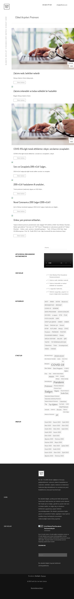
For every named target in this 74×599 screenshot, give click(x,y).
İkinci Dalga (66, 412)
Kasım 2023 (57, 422)
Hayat (46, 325)
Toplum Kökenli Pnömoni (51, 401)
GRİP (57, 318)
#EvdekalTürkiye (49, 355)
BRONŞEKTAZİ (49, 305)
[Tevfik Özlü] (7, 7)
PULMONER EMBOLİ (51, 335)
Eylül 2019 (65, 452)
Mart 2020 (56, 445)
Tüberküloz (48, 345)
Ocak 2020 (48, 449)
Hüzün (51, 377)
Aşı (63, 361)
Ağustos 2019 (49, 456)
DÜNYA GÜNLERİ (63, 312)
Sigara (56, 391)
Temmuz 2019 (59, 456)
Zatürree (53, 409)
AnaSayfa (37, 576)
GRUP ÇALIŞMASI (50, 322)
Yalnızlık (47, 409)
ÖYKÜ (66, 328)
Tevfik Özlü (64, 393)
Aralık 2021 (48, 429)
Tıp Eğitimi (53, 405)
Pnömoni (48, 386)
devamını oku (42, 545)
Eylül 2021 (65, 429)
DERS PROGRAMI (50, 312)
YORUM (53, 349)
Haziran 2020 (49, 442)
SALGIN (59, 338)
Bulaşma (47, 363)
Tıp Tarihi (61, 404)
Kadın (57, 376)
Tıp (46, 404)
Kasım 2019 (48, 452)
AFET (46, 301)
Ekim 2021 (56, 429)
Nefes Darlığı (64, 379)
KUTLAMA (53, 328)
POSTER (63, 332)
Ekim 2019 (57, 452)
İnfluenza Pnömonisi (49, 414)
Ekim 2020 (48, 435)
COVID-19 (48, 308)
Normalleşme (48, 381)
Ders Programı (58, 368)
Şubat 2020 (65, 445)
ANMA (52, 301)
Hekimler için (54, 325)
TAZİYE (47, 342)
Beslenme (65, 301)
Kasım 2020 (57, 432)
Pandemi (47, 332)
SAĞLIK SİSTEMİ (50, 338)
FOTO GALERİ (49, 318)
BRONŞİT (59, 305)
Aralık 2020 (48, 432)
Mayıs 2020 (58, 442)
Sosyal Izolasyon (65, 390)
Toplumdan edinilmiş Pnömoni (53, 398)
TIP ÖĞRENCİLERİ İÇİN (58, 342)
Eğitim (66, 371)
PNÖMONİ (70, 63)
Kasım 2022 (56, 425)
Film (46, 373)
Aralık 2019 (56, 449)
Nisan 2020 (48, 445)
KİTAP (46, 328)
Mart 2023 (48, 425)
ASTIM (58, 301)
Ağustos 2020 (49, 439)
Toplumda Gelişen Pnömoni (52, 396)
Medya (71, 139)
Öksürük (59, 409)
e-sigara (54, 315)
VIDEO (71, 66)
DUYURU (47, 315)
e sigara (66, 368)
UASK (67, 404)
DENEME (55, 308)
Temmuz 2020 (59, 439)
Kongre (62, 376)
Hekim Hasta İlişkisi (58, 373)
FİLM (65, 315)
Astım (58, 359)
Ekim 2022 (65, 425)
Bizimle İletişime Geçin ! (37, 588)
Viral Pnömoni (63, 407)
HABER (60, 322)
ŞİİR (65, 338)
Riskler (62, 335)
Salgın (49, 391)
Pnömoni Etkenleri (59, 385)
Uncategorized (63, 345)
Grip (50, 373)
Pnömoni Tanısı (57, 388)
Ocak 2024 (48, 422)
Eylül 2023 (65, 422)
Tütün (55, 345)
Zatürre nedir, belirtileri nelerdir (58, 280)
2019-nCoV (59, 356)
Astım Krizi (64, 358)
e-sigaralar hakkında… (56, 288)
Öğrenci (65, 409)
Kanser (62, 325)
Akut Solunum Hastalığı (50, 358)
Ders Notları (48, 368)
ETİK (60, 315)
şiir (57, 415)
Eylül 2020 (56, 435)
